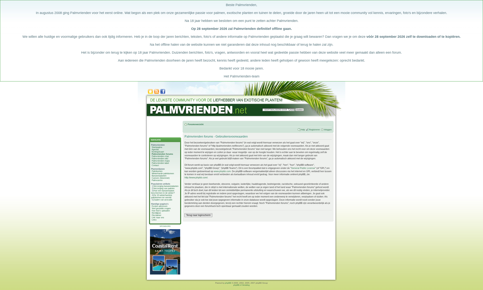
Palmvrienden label (160, 163)
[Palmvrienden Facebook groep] (163, 94)
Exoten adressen (159, 206)
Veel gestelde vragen (161, 208)
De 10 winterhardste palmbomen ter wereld (161, 196)
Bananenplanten (159, 176)
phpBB (228, 283)
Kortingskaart (158, 152)
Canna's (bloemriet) (161, 178)
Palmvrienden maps (161, 161)
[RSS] (156, 94)
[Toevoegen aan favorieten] (150, 94)
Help (303, 129)
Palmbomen (157, 171)
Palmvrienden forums (162, 154)
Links (154, 220)
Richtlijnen (156, 213)
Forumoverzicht (196, 124)
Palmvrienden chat (160, 156)
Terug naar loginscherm (198, 215)
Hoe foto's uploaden (161, 211)
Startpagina (157, 147)
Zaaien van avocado (163, 200)
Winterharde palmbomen (163, 173)
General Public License (303, 168)
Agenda (155, 149)
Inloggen (328, 129)
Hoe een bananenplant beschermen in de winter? (163, 191)
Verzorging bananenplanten (166, 186)
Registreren (314, 129)
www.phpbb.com (222, 171)
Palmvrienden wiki (160, 158)
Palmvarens (157, 180)
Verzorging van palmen (164, 188)
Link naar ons (158, 217)
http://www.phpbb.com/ (196, 177)
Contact (155, 165)
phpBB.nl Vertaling (241, 285)
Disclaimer (156, 215)
